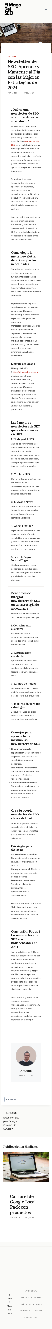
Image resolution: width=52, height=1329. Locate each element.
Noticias (12, 57)
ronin (17, 1218)
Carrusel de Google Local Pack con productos (23, 1204)
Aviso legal (31, 1291)
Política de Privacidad (31, 1304)
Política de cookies (31, 1297)
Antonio (16, 93)
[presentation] (26, 1167)
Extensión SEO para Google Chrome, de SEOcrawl (11, 1121)
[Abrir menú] (46, 9)
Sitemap (38, 1311)
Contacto (25, 1311)
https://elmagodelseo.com (25, 372)
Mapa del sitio (31, 1317)
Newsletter (11, 1099)
